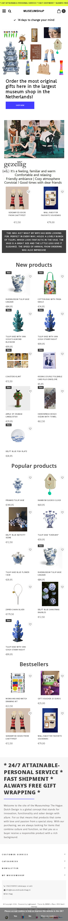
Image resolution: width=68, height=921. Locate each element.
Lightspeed (32, 904)
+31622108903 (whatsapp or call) (18, 886)
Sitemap (34, 907)
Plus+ (54, 904)
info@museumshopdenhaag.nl (18, 890)
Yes (15, 916)
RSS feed (60, 904)
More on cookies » (49, 916)
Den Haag (8, 894)
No (30, 916)
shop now (20, 105)
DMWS (47, 904)
